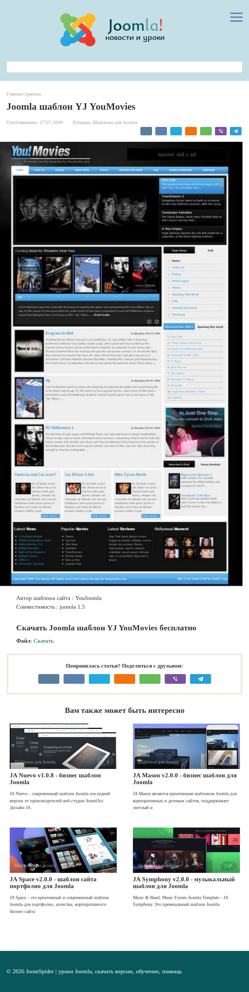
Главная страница (23, 93)
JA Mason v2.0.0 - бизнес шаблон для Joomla (185, 778)
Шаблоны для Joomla (115, 122)
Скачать (43, 640)
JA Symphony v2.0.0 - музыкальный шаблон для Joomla (184, 882)
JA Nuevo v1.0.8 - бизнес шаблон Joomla (55, 778)
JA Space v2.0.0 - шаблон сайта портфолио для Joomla (53, 882)
